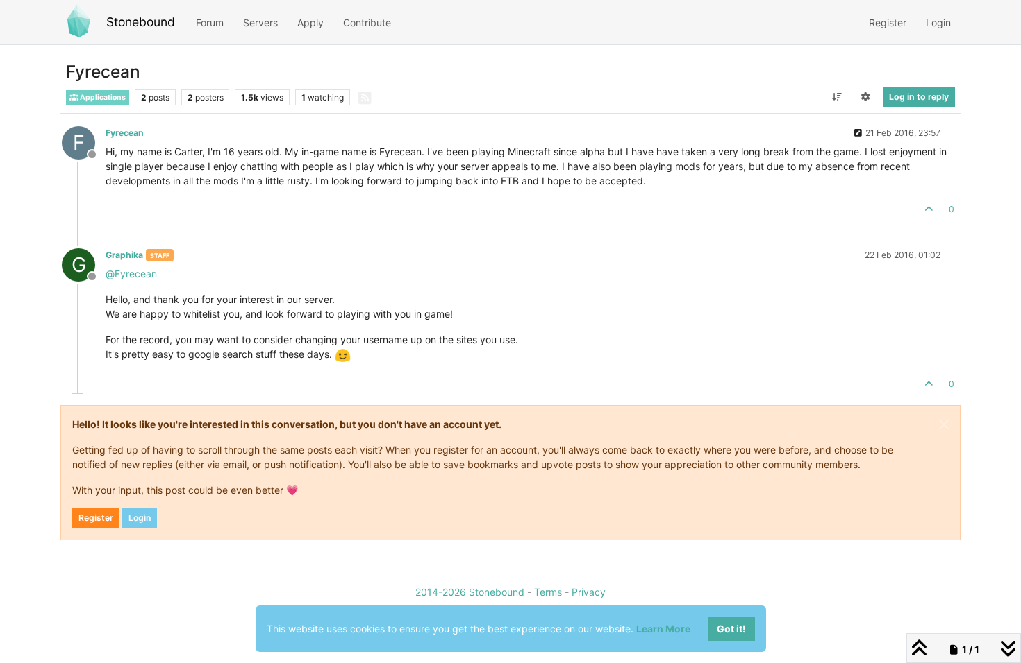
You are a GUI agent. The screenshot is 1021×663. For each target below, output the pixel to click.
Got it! (731, 629)
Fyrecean (125, 133)
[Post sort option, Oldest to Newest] (836, 97)
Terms (548, 592)
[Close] (944, 424)
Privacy (589, 592)
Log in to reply (919, 97)
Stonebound (140, 22)
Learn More (663, 629)
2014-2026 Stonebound (469, 592)
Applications (102, 97)
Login (139, 518)
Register (95, 518)
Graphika (124, 255)
